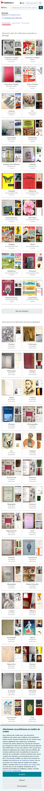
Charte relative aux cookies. (28, 764)
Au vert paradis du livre (14, 15)
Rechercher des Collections (12, 18)
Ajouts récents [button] (16, 23)
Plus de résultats (22, 311)
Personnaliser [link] (22, 786)
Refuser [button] (22, 780)
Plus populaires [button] (6, 23)
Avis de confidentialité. (14, 771)
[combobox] (25, 7)
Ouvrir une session (31, 3)
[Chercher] (41, 7)
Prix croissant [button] (25, 23)
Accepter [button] (22, 774)
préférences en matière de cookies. (22, 760)
